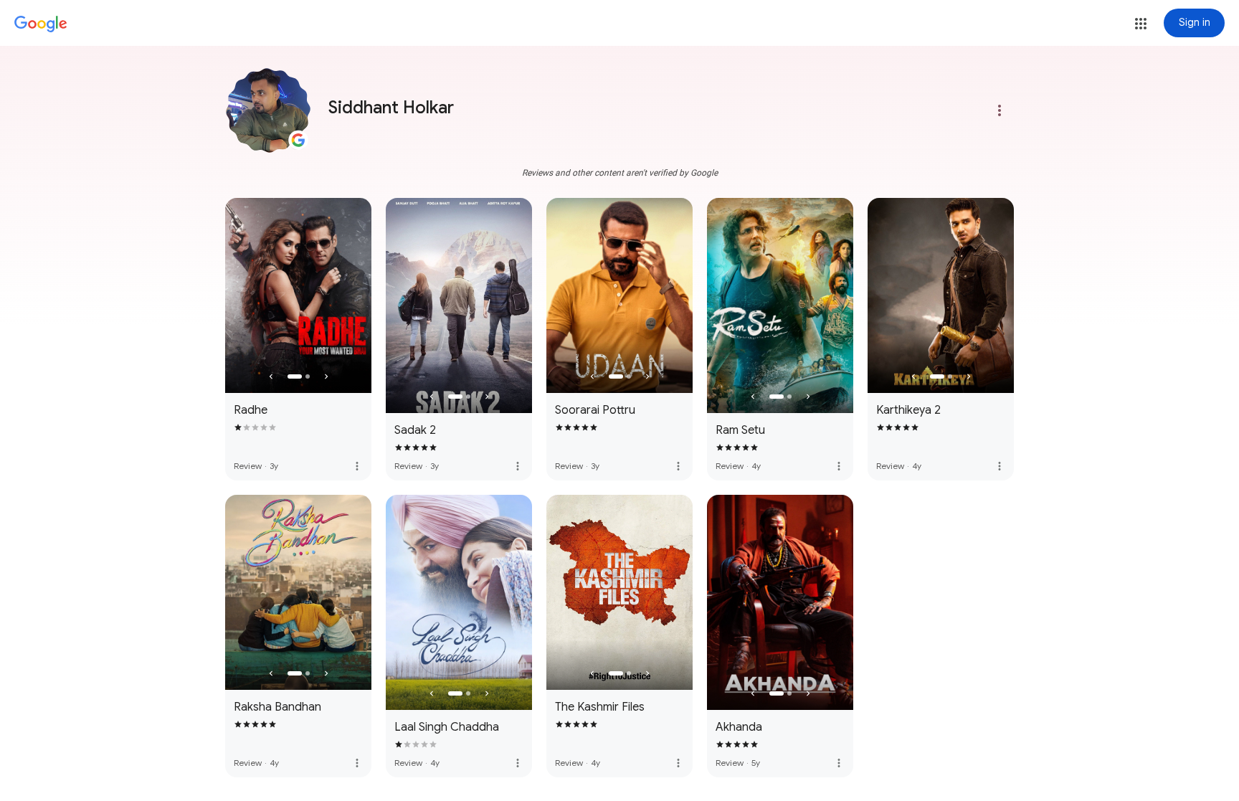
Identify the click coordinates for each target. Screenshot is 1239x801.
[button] (1140, 23)
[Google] (40, 24)
